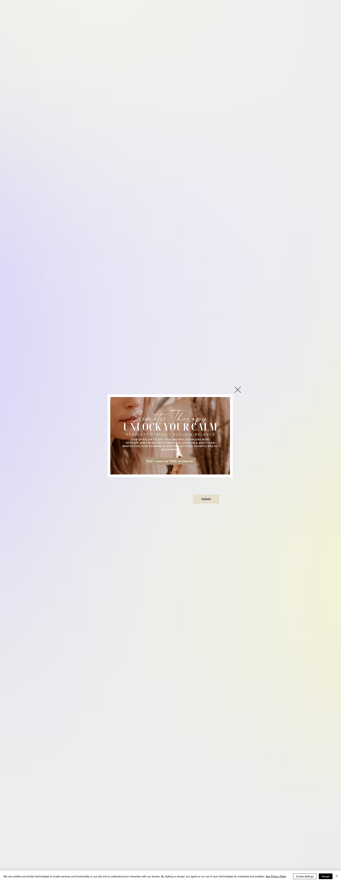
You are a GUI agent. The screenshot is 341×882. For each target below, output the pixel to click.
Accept (325, 876)
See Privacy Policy (276, 876)
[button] (238, 390)
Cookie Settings (305, 876)
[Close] (337, 876)
